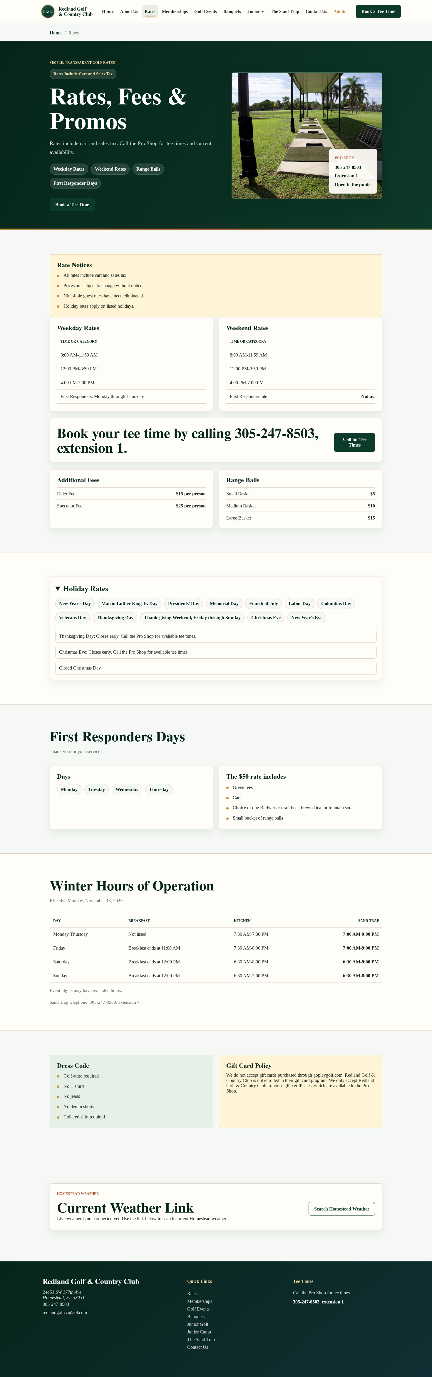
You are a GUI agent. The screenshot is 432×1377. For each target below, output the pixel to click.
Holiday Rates (85, 588)
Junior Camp (199, 1331)
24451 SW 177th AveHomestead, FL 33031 (64, 1295)
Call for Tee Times (354, 442)
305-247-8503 (56, 1304)
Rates (150, 11)
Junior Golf (197, 1324)
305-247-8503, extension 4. (115, 1002)
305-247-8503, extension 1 (318, 1301)
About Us (129, 11)
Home (108, 11)
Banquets (232, 11)
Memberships (175, 11)
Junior (255, 11)
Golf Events (205, 11)
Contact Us (316, 11)
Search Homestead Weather (341, 1208)
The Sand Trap (285, 11)
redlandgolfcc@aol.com (65, 1312)
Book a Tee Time (378, 11)
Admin (340, 11)
